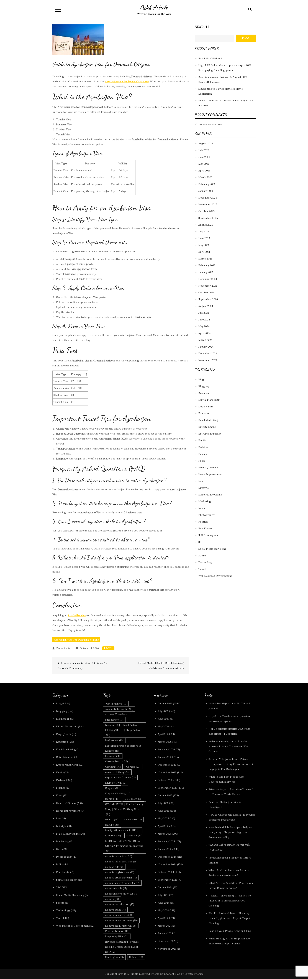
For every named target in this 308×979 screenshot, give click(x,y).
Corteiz (133, 766)
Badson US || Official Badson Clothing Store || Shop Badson (123, 730)
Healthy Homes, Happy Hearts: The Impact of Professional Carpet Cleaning (230, 900)
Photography (206, 515)
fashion (112, 798)
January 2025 (206, 272)
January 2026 (206, 191)
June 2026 (204, 157)
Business (203, 393)
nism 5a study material (121, 877)
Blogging (203, 386)
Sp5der (136, 957)
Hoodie (112, 824)
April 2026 (204, 170)
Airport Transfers (118, 714)
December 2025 (207, 197)
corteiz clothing (117, 772)
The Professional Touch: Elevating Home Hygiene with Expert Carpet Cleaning (229, 918)
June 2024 (204, 319)
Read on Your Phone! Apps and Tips (230, 930)
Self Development (209, 535)
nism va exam (115, 909)
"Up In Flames (116, 703)
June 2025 (204, 238)
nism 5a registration (119, 872)
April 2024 (204, 333)
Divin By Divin (115, 782)
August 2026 (205, 143)
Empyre (112, 788)
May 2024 (203, 326)
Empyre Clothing (117, 793)
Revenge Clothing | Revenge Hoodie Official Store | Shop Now (122, 946)
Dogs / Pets (205, 406)
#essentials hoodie (119, 709)
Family (202, 440)
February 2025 (206, 265)
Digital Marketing (209, 400)
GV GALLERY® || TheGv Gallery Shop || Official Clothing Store (124, 809)
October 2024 (206, 292)
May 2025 (203, 245)
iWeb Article (154, 7)
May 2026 (203, 164)
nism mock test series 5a (122, 883)
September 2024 (208, 299)
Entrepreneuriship (209, 433)
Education (204, 413)
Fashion (203, 447)
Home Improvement (210, 474)
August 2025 (205, 225)
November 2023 (207, 360)
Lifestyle (203, 488)
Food (201, 460)
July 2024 (203, 313)
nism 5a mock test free (121, 861)
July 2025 (203, 231)
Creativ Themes (194, 973)
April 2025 (204, 252)
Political (203, 521)
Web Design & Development (215, 576)
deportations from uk (120, 777)
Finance (202, 454)
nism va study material (121, 925)
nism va (112, 899)
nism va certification (119, 904)
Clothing (113, 766)
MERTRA (134, 835)
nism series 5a (116, 888)
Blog (201, 379)
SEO (200, 542)
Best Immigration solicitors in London (123, 748)
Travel (108, 648)
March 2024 (205, 340)
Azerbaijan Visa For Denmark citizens (76, 639)
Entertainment (207, 427)
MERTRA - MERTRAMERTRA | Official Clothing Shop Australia (124, 845)
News (201, 508)
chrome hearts (116, 761)
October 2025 (206, 211)
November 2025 (207, 204)
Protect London (117, 931)
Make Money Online (210, 494)
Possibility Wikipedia (210, 58)
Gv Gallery (133, 798)
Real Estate (205, 528)
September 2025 (208, 218)
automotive (114, 719)
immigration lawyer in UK (122, 830)
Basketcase (114, 740)
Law (200, 481)
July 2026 (203, 150)
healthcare (133, 819)
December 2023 (207, 353)
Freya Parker (64, 648)
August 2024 (205, 306)
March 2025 (205, 258)
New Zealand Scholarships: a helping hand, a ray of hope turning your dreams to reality (230, 832)
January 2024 (206, 346)
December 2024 (207, 279)
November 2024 (207, 285)
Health (111, 819)
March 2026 (205, 177)
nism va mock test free (121, 920)
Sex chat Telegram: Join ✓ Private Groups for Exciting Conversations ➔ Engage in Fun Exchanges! (231, 764)
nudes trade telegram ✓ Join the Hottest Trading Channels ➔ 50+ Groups (228, 746)
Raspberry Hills (117, 936)
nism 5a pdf (114, 866)
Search (202, 27)
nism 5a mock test (118, 856)
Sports (202, 555)
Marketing (204, 501)
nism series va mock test (122, 893)
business (112, 756)
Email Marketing (208, 420)
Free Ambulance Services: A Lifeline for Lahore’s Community (82, 666)
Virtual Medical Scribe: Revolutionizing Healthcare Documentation (161, 665)
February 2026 (206, 184)
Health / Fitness (208, 467)
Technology (205, 562)
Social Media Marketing (212, 549)
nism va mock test (118, 915)
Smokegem (114, 957)
